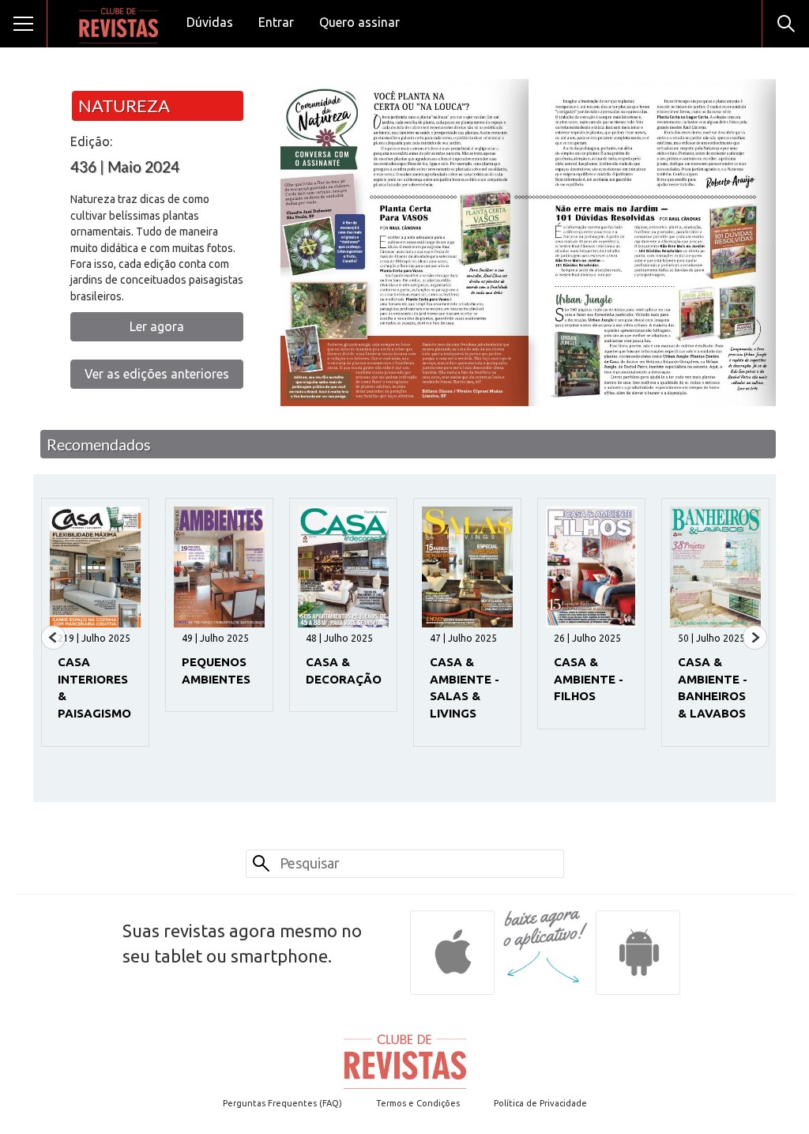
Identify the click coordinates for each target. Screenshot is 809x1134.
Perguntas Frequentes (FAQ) (282, 1103)
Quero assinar (359, 22)
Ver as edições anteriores (157, 374)
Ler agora (157, 326)
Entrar (276, 22)
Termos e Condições (418, 1103)
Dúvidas (209, 22)
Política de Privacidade (540, 1103)
